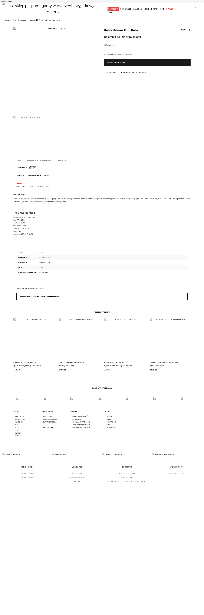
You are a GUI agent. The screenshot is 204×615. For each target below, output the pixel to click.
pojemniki (142, 72)
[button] (182, 62)
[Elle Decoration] (74, 399)
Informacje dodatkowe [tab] (39, 160)
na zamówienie (45, 257)
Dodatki (134, 72)
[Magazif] (157, 399)
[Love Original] (19, 399)
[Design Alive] (102, 399)
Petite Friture (44, 262)
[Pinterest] (189, 414)
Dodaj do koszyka (116, 62)
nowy (41, 252)
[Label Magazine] (129, 399)
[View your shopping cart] (194, 9)
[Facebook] (172, 414)
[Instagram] (181, 414)
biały (41, 268)
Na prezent (43, 272)
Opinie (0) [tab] (63, 160)
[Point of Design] (184, 399)
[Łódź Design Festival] (47, 399)
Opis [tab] (18, 160)
